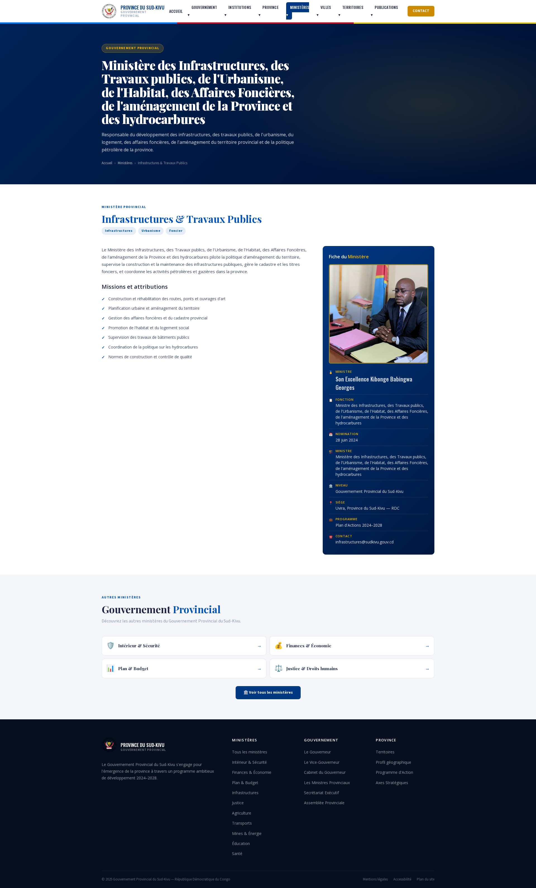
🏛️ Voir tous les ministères (268, 692)
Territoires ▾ (350, 10)
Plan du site (425, 879)
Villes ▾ (324, 10)
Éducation (241, 843)
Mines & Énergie (247, 833)
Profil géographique (393, 762)
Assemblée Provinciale (324, 802)
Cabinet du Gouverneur (325, 772)
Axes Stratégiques (392, 782)
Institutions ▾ (237, 10)
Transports (242, 823)
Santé (237, 853)
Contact (421, 10)
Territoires (385, 752)
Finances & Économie (251, 772)
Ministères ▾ (297, 10)
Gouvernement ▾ (202, 10)
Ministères (125, 163)
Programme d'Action (394, 772)
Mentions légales (375, 879)
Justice (238, 802)
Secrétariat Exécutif (321, 792)
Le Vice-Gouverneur (321, 762)
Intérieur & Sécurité (249, 762)
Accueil (176, 11)
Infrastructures (245, 792)
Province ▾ (269, 10)
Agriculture (241, 813)
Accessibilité (402, 879)
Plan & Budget (245, 782)
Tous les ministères (249, 752)
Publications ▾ (384, 10)
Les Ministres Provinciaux (327, 782)
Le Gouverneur (317, 752)
